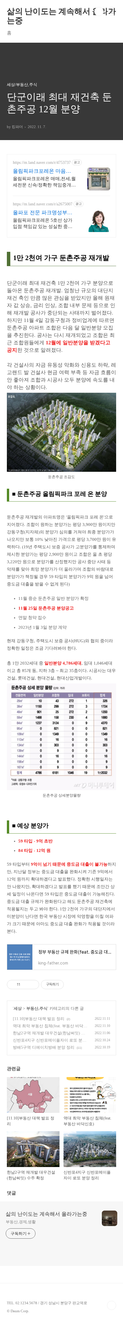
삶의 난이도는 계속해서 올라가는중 (61, 11)
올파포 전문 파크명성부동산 (42, 213)
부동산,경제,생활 (21, 1222)
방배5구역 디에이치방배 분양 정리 (43, 1047)
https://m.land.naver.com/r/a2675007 (42, 204)
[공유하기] (25, 984)
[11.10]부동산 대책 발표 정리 (38, 1019)
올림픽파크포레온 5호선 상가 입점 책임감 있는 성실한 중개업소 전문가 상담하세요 (42, 224)
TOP (111, 1305)
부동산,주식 (36, 1008)
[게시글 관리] (32, 984)
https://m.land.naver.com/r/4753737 (42, 162)
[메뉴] (112, 11)
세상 (18, 1008)
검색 (99, 11)
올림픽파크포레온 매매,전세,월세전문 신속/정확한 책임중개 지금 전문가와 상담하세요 (44, 182)
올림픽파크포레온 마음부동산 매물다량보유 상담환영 (42, 171)
